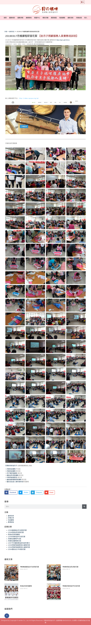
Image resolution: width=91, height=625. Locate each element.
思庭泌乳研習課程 (14, 534)
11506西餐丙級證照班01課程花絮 (19, 547)
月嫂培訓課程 (11, 469)
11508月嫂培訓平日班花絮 (16, 536)
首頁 (5, 17)
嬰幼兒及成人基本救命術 (15, 481)
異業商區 (54, 17)
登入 (85, 17)
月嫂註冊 (79, 17)
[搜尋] (84, 506)
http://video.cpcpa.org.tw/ (29, 98)
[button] (11, 492)
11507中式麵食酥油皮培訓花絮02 (19, 543)
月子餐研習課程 (12, 473)
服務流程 (20, 17)
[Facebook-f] (6, 615)
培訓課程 (62, 17)
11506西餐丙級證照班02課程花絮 (19, 545)
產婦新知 (29, 17)
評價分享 (11, 518)
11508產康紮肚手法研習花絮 (17, 530)
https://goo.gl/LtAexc (63, 40)
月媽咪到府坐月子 (11, 465)
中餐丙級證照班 (12, 477)
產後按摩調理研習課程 (14, 479)
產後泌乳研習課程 (13, 475)
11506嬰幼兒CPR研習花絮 (17, 549)
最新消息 (70, 17)
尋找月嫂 (45, 17)
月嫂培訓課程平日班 (14, 538)
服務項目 (12, 17)
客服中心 (37, 17)
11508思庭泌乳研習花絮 (16, 532)
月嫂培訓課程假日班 (14, 541)
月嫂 (5, 31)
